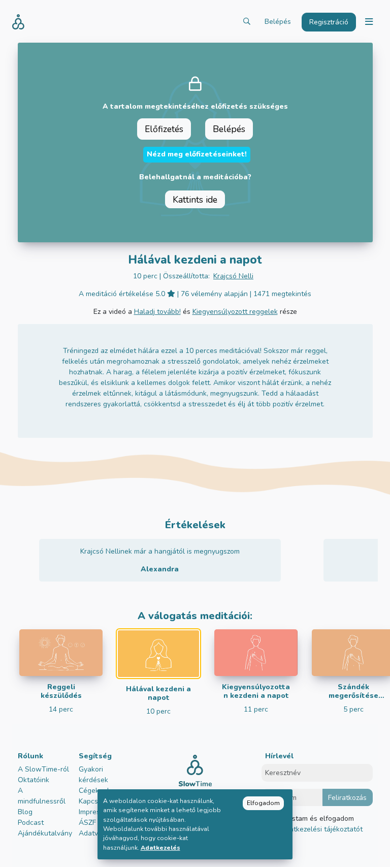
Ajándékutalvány (45, 833)
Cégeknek (95, 790)
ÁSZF (87, 822)
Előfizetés (164, 129)
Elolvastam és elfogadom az (317, 824)
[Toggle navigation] (369, 22)
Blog (25, 812)
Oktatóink (33, 780)
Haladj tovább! (157, 311)
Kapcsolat (95, 801)
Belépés (278, 21)
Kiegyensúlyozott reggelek (235, 311)
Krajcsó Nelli (233, 276)
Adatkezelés (160, 848)
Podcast (31, 822)
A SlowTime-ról (43, 769)
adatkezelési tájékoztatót (321, 829)
